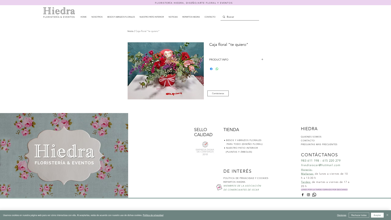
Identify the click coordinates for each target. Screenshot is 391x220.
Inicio (130, 31)
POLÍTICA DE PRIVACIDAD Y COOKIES (245, 178)
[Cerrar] (387, 215)
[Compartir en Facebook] (211, 69)
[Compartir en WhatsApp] (217, 69)
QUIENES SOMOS (311, 136)
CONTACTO (308, 140)
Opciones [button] (341, 215)
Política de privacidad (153, 215)
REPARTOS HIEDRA (234, 182)
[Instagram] (308, 195)
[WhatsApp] (314, 195)
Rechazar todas (359, 215)
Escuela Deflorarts (221, 200)
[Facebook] (303, 195)
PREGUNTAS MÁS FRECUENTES (319, 144)
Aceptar (377, 215)
